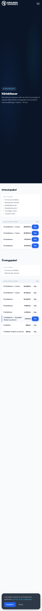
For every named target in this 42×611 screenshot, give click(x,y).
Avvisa (21, 604)
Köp (35, 227)
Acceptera (9, 604)
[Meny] (38, 3)
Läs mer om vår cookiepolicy (22, 599)
